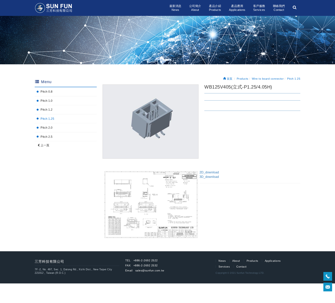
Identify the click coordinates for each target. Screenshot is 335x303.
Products (252, 260)
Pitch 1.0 (47, 100)
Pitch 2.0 (47, 127)
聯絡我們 (279, 7)
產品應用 (237, 7)
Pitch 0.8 (47, 91)
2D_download (209, 172)
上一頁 (44, 145)
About (236, 260)
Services (224, 266)
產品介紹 (215, 7)
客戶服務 (259, 7)
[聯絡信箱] (327, 287)
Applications (273, 260)
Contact (241, 266)
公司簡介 (195, 7)
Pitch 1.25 (47, 118)
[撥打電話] (327, 276)
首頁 (229, 78)
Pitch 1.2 (47, 109)
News (222, 260)
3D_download (209, 176)
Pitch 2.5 (47, 136)
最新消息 (175, 7)
